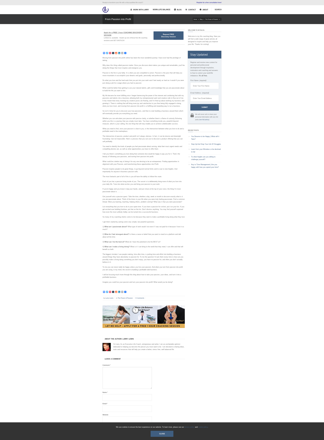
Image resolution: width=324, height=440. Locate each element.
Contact (192, 10)
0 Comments (139, 298)
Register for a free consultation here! (209, 2)
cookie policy (203, 427)
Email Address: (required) (199, 93)
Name (105, 392)
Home (195, 19)
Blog (179, 10)
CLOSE (162, 434)
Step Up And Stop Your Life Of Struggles (206, 144)
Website (105, 415)
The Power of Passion (211, 19)
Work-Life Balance (161, 10)
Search (218, 10)
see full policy (204, 120)
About (205, 10)
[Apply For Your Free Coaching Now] (144, 330)
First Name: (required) (198, 80)
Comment (107, 365)
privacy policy (189, 427)
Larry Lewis (109, 298)
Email (105, 404)
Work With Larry (141, 10)
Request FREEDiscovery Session (168, 35)
